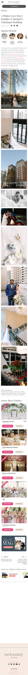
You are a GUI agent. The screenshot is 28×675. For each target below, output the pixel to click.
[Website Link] (14, 658)
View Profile (19, 426)
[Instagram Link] (8, 664)
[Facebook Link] (11, 664)
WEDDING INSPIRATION (14, 673)
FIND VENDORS (14, 6)
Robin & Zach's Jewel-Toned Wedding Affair (6, 560)
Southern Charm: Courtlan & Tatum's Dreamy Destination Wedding (22, 561)
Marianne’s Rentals (16, 54)
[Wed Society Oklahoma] (14, 2)
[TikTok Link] (19, 664)
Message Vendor (8, 426)
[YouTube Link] (16, 664)
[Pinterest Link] (14, 664)
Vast (2, 62)
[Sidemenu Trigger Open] (2, 2)
